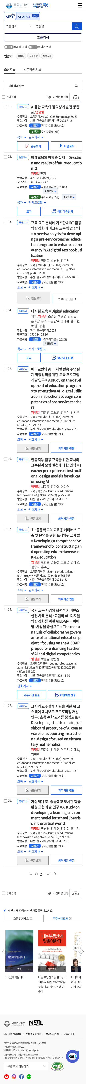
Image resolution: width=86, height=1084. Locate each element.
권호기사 (34, 137)
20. (10, 800)
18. (10, 609)
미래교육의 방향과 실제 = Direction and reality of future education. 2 (56, 165)
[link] (62, 211)
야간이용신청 (60, 97)
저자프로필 (36, 202)
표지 (29, 211)
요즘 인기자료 (21, 918)
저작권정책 (69, 1034)
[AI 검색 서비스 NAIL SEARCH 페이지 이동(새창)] (22, 16)
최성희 (21, 56)
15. (10, 368)
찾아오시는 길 (52, 1034)
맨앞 (30, 873)
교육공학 (33, 56)
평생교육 (47, 56)
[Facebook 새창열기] (21, 1076)
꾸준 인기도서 (60, 918)
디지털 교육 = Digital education (55, 318)
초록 (21, 287)
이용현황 (49, 191)
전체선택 (11, 96)
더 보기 (75, 98)
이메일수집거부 (33, 1034)
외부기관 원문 (65, 299)
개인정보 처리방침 (12, 1034)
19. (10, 705)
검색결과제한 (16, 86)
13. (10, 221)
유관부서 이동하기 (18, 1066)
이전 (35, 873)
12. (10, 156)
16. (10, 458)
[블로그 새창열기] (28, 1076)
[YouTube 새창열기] (6, 1076)
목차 (21, 137)
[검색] (77, 26)
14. (10, 310)
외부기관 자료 (32, 69)
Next (82, 951)
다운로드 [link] (70, 147)
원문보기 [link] (37, 147)
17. (10, 528)
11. (10, 105)
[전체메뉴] (80, 5)
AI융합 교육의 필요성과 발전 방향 (55, 109)
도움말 (31, 918)
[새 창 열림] (58, 1066)
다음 (55, 873)
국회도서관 (17, 5)
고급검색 (43, 37)
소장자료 (9, 69)
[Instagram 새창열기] (14, 1076)
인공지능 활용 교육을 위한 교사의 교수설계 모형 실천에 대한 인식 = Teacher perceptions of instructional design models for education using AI (56, 473)
